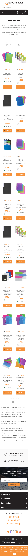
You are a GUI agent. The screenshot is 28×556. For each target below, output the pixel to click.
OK (14, 554)
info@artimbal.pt (14, 524)
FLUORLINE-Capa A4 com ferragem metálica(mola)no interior (21, 380)
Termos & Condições (17, 455)
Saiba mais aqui (22, 551)
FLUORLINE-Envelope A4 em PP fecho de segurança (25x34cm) (7, 336)
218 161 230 (14, 517)
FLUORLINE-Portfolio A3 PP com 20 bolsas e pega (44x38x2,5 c (7, 162)
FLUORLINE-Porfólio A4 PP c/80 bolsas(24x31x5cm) (21, 205)
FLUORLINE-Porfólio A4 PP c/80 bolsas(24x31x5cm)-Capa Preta (8, 249)
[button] (2, 12)
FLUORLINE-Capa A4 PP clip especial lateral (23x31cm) (7, 74)
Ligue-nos (10, 462)
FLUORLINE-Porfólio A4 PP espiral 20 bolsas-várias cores (20, 249)
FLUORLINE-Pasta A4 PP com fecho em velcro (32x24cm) (7, 380)
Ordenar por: (9, 42)
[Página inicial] (14, 3)
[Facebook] (10, 532)
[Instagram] (13, 532)
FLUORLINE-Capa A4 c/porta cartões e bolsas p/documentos (7, 292)
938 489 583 (14, 520)
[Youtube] (17, 532)
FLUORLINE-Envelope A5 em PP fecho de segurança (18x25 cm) (20, 336)
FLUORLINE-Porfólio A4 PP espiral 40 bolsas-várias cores (20, 74)
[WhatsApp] (8, 532)
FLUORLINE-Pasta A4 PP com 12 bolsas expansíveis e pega (20, 293)
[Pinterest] (20, 532)
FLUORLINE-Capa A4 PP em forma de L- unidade (20, 117)
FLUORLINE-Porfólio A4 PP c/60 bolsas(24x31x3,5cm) (21, 161)
